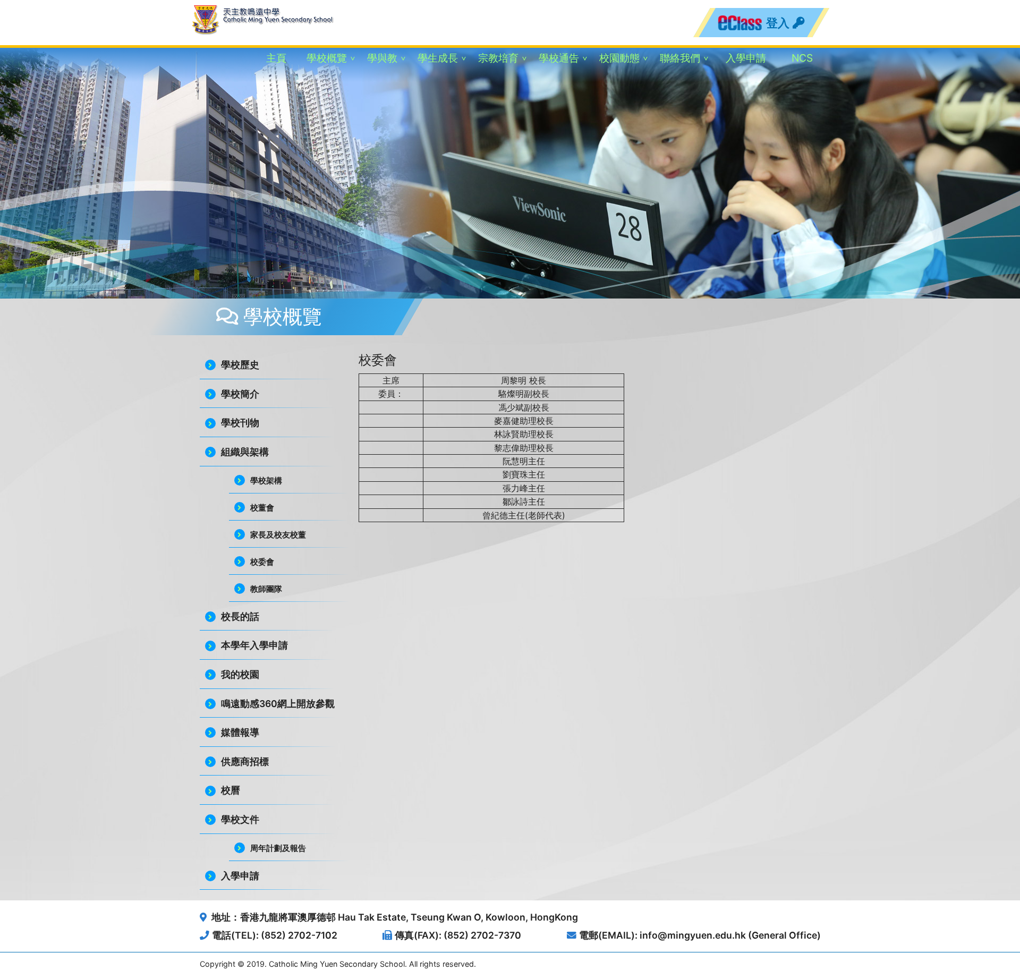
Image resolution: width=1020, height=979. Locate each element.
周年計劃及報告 (278, 848)
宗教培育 (498, 58)
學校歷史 (240, 364)
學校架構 (266, 480)
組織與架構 (245, 451)
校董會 (262, 508)
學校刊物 (240, 422)
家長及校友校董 (278, 535)
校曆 (230, 790)
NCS (802, 58)
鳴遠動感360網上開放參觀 (278, 703)
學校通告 (559, 58)
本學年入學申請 (254, 645)
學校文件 (240, 819)
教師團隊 (266, 589)
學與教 (382, 58)
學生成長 (438, 58)
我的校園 (240, 674)
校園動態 (619, 58)
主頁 (276, 58)
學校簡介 (240, 393)
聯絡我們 (680, 58)
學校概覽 (327, 58)
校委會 (262, 562)
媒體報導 (240, 732)
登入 (779, 22)
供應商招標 (245, 761)
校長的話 (240, 616)
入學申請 (746, 58)
